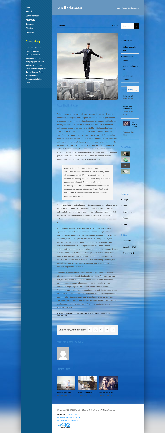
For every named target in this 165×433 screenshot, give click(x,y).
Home (118, 8)
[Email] (113, 329)
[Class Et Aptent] (125, 183)
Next (114, 25)
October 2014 (128, 253)
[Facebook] (90, 329)
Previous (62, 25)
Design (125, 200)
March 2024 (127, 241)
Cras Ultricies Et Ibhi (106, 392)
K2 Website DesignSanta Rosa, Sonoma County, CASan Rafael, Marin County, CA (68, 417)
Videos (125, 218)
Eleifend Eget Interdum (86, 392)
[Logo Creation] (125, 166)
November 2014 (129, 247)
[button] (59, 386)
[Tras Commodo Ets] (125, 171)
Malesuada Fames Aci (127, 108)
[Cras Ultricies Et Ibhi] (126, 123)
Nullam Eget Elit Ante (64, 392)
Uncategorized (128, 212)
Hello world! (127, 41)
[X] (95, 329)
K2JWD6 (62, 313)
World (108, 313)
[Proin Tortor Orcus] (125, 177)
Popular (124, 89)
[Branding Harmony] (125, 154)
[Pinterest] (101, 329)
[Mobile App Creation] (125, 160)
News (103, 313)
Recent (130, 89)
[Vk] (107, 329)
